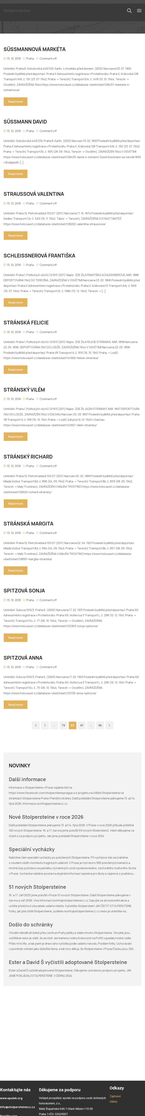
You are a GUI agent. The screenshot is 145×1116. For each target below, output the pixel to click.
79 (63, 725)
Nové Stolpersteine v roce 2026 (46, 817)
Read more (15, 102)
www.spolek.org (11, 1098)
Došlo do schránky (31, 925)
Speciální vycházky (32, 849)
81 (81, 725)
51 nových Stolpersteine (37, 887)
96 (100, 725)
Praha (30, 58)
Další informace (27, 779)
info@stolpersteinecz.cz (17, 1107)
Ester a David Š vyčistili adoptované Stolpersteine (68, 962)
